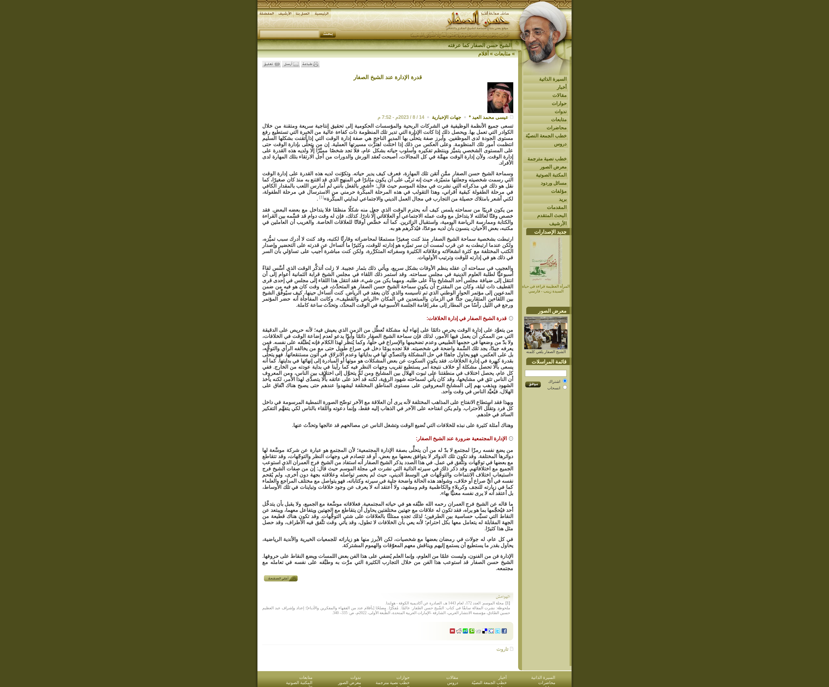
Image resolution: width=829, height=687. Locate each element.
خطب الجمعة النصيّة (546, 135)
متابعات (559, 119)
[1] (321, 197)
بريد (563, 199)
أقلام (483, 53)
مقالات (559, 95)
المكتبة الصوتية (551, 174)
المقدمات (557, 207)
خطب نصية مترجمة (547, 158)
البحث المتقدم (552, 215)
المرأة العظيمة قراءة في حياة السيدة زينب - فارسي (546, 288)
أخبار (562, 87)
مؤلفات (559, 191)
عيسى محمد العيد (490, 117)
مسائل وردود (554, 183)
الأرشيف (558, 223)
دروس (560, 143)
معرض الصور (553, 166)
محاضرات (557, 127)
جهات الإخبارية (446, 117)
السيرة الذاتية (553, 79)
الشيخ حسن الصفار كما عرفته (480, 45)
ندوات (561, 111)
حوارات (559, 103)
